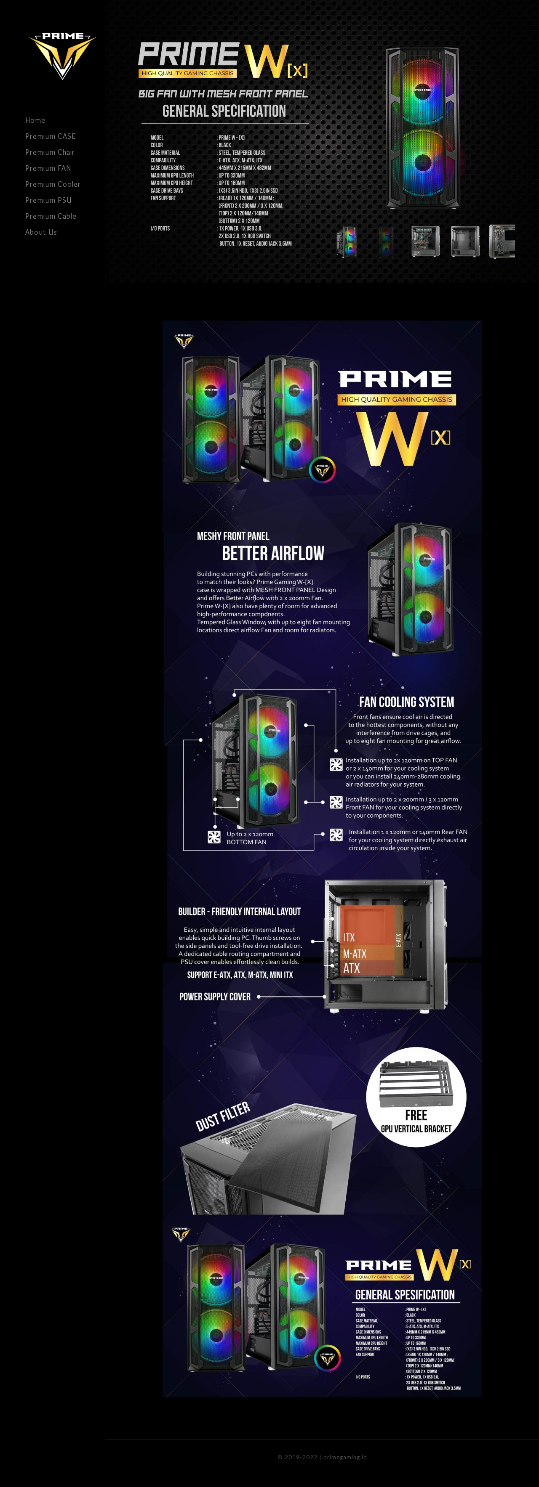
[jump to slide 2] (385, 242)
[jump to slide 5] (504, 242)
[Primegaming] (65, 56)
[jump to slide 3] (425, 242)
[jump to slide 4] (464, 242)
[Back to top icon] (498, 1470)
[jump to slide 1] (346, 242)
